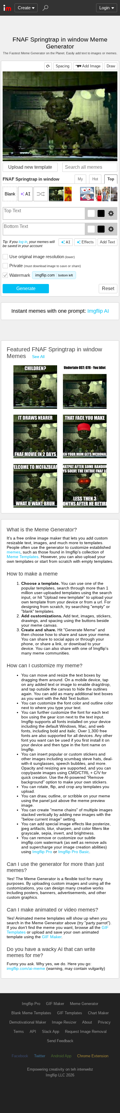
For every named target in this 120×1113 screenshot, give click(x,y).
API (33, 1031)
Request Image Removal (86, 1031)
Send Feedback (60, 1041)
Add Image (91, 66)
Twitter (39, 1056)
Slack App (50, 1031)
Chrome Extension (92, 1056)
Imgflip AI (98, 311)
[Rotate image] (48, 66)
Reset (108, 288)
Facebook (20, 1056)
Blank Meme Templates (31, 1013)
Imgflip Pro (42, 851)
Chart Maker (98, 1013)
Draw (111, 66)
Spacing (62, 66)
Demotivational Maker (27, 1022)
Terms (18, 1031)
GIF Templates (69, 1013)
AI (68, 242)
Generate (26, 288)
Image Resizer (64, 1022)
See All (38, 356)
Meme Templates (22, 556)
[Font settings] (111, 213)
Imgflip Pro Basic (73, 851)
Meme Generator (84, 1003)
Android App (61, 1056)
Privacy (104, 1022)
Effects (88, 242)
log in (23, 242)
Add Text (107, 242)
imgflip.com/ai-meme (26, 968)
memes (13, 552)
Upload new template (30, 167)
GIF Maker (51, 936)
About (87, 1022)
